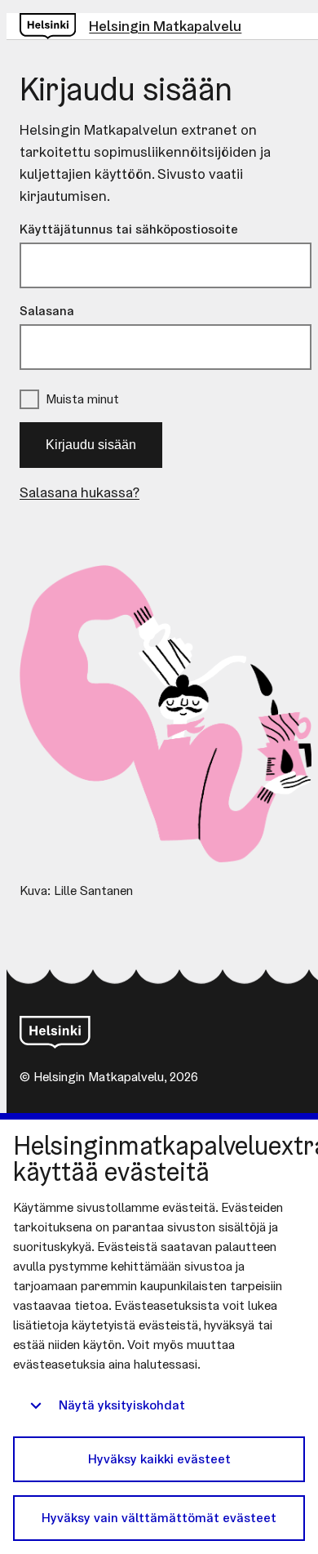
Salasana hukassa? (79, 492)
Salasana (47, 310)
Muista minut (82, 398)
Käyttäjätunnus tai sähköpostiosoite (129, 229)
